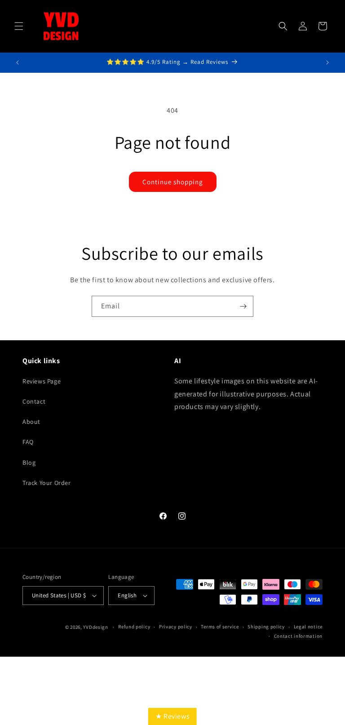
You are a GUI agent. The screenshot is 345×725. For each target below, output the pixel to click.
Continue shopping (172, 182)
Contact (33, 401)
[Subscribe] (243, 306)
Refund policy (134, 626)
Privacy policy (175, 626)
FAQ (28, 442)
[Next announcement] (327, 62)
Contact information (298, 636)
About (31, 422)
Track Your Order (46, 483)
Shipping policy (266, 626)
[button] (19, 26)
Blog (28, 462)
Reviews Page (41, 381)
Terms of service (220, 626)
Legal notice (308, 626)
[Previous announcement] (17, 62)
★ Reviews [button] (172, 716)
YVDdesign (95, 627)
